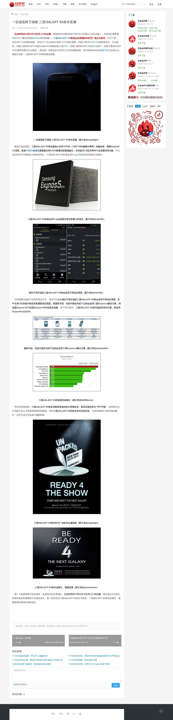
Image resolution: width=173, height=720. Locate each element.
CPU (65, 46)
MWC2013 (17, 37)
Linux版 (154, 80)
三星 (56, 37)
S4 (22, 42)
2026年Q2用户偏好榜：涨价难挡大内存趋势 (32, 664)
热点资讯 (25, 14)
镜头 (42, 598)
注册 (159, 4)
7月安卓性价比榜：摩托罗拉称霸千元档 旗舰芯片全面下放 (38, 659)
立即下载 (141, 43)
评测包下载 (142, 28)
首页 (14, 14)
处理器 (79, 154)
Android (37, 37)
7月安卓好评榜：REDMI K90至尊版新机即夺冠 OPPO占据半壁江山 (95, 655)
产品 (83, 303)
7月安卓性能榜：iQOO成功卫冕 (83, 659)
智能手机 (104, 50)
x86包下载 (142, 30)
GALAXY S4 (64, 37)
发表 (116, 685)
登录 (151, 4)
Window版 (142, 80)
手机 (31, 299)
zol (13, 27)
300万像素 (32, 150)
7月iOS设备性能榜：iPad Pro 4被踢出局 (30, 655)
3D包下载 (153, 28)
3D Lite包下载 (155, 30)
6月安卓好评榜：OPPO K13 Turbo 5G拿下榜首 (90, 664)
